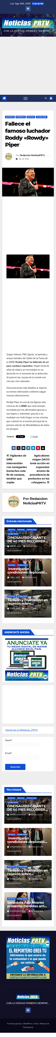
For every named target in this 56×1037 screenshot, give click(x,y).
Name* (8, 740)
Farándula (20, 117)
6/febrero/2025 (18, 847)
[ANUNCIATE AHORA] (26, 659)
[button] (46, 98)
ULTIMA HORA (42, 117)
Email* (8, 753)
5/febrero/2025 (18, 879)
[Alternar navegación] (25, 98)
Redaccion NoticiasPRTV (32, 155)
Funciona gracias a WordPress (20, 1024)
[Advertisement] (28, 65)
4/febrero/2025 (18, 911)
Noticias (30, 117)
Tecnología (31, 529)
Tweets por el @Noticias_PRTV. (21, 730)
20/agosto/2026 (18, 815)
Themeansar (28, 1027)
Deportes (10, 117)
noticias (11, 529)
